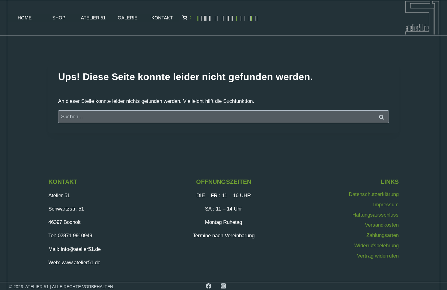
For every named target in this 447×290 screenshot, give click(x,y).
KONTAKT (162, 17)
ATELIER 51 (93, 17)
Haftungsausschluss (375, 215)
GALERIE (127, 17)
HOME (25, 17)
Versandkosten (382, 225)
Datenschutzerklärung (374, 194)
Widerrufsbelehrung (376, 245)
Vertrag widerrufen (378, 256)
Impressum (386, 204)
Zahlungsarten (382, 235)
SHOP (58, 17)
